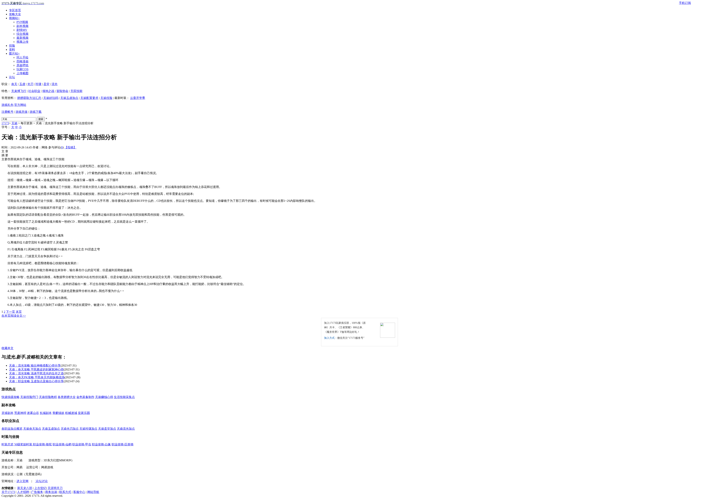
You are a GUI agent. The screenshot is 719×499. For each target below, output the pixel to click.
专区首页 (15, 10)
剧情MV (21, 29)
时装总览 (7, 444)
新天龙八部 (24, 488)
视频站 (14, 18)
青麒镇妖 (58, 412)
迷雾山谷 (33, 412)
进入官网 (22, 481)
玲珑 (38, 84)
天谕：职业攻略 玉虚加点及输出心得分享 (36, 381)
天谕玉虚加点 (69, 98)
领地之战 (48, 91)
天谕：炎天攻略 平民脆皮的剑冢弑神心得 (36, 369)
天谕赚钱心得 (104, 397)
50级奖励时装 (23, 444)
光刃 (30, 84)
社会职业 (34, 91)
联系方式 (65, 492)
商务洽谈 (51, 492)
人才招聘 (23, 492)
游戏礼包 (7, 104)
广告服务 (37, 492)
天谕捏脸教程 (48, 397)
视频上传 (22, 41)
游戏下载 (36, 111)
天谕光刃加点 (70, 428)
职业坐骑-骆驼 (42, 444)
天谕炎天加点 (32, 428)
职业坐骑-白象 (101, 444)
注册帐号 (7, 111)
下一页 (10, 311)
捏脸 (12, 45)
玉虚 (22, 84)
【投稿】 (70, 147)
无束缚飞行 (18, 91)
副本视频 (22, 26)
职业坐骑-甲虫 (81, 444)
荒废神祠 (20, 412)
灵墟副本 (7, 412)
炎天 (14, 84)
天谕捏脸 (106, 98)
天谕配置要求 (89, 98)
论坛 (12, 77)
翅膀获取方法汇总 (29, 98)
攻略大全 (15, 14)
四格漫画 (22, 61)
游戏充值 (22, 111)
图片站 (14, 53)
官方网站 (20, 104)
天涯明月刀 (55, 488)
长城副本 (46, 412)
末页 (19, 311)
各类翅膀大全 (67, 397)
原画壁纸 (22, 65)
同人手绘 (22, 57)
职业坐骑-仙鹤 (62, 444)
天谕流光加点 (126, 428)
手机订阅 (685, 2)
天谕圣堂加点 (107, 428)
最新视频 (22, 37)
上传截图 (22, 73)
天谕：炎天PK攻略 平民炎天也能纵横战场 (37, 377)
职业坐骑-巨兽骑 (123, 444)
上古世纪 (40, 488)
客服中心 (79, 492)
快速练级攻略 (10, 397)
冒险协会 (62, 91)
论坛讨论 (41, 481)
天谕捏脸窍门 (29, 397)
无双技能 (76, 91)
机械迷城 (71, 412)
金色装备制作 (85, 397)
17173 (5, 123)
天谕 (14, 123)
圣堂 (46, 84)
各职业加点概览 (11, 428)
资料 (12, 49)
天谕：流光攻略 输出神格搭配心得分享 (35, 365)
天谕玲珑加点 (88, 428)
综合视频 (22, 33)
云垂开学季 (137, 98)
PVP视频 (22, 22)
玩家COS (22, 69)
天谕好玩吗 (50, 98)
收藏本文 (7, 348)
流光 (54, 84)
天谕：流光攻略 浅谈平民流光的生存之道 (36, 373)
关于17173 (8, 492)
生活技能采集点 (124, 397)
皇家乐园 (84, 412)
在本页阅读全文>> (13, 315)
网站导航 (93, 492)
